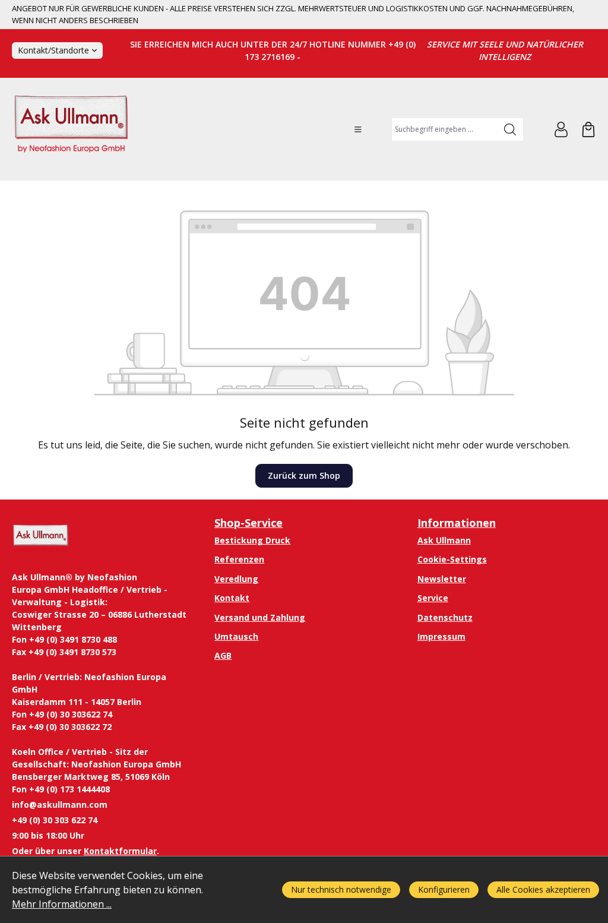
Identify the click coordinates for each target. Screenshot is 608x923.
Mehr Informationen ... (62, 904)
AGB (223, 655)
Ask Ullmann (444, 540)
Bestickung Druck (252, 540)
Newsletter (441, 578)
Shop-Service (248, 522)
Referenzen (239, 559)
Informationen (456, 522)
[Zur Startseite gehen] (71, 129)
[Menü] (358, 129)
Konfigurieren (444, 889)
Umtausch (236, 636)
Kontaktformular (120, 850)
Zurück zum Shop (304, 475)
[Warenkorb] (588, 129)
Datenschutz (445, 617)
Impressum (441, 636)
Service (432, 597)
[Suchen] (510, 129)
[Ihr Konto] (561, 129)
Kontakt (231, 597)
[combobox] (444, 129)
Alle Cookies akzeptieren (543, 889)
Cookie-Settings (452, 559)
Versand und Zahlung (259, 617)
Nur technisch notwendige (341, 889)
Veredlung (236, 578)
